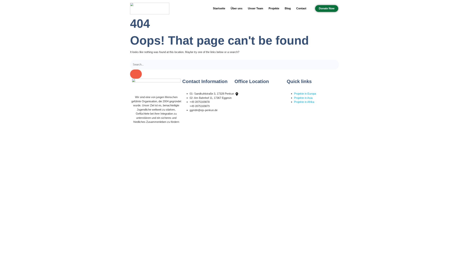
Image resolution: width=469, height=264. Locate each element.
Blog (288, 8)
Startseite (219, 8)
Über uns (236, 8)
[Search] (136, 74)
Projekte (274, 8)
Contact (301, 8)
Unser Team (255, 8)
